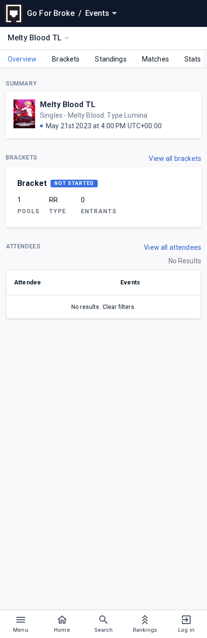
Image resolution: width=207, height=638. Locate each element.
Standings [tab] (110, 59)
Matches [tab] (155, 59)
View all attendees (172, 247)
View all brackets (175, 158)
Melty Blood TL (67, 104)
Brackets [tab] (65, 59)
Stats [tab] (192, 59)
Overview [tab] (22, 59)
